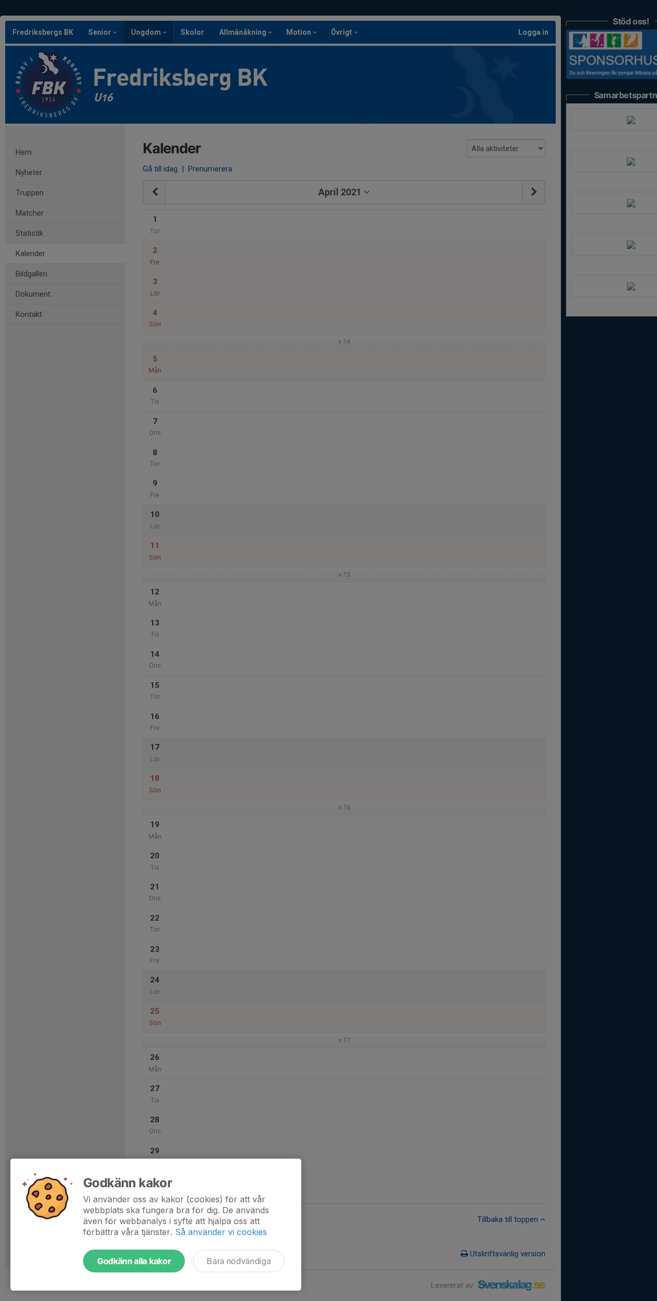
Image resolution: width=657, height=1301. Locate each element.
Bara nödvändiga (239, 1261)
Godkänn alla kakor (134, 1261)
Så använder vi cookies (221, 1232)
